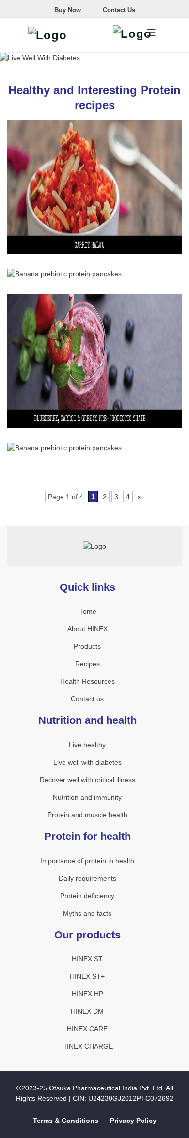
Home (87, 611)
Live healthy (87, 745)
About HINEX (87, 629)
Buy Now (66, 10)
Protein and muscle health (87, 815)
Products (87, 646)
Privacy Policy (133, 1120)
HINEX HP (87, 994)
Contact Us (118, 10)
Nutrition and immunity (87, 797)
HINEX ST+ (87, 976)
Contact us (87, 699)
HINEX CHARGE (87, 1046)
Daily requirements (87, 878)
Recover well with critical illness (87, 780)
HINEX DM (87, 1011)
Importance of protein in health (87, 861)
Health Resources (87, 681)
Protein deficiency (87, 896)
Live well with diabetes (87, 762)
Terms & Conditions (65, 1120)
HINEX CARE (87, 1029)
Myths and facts (87, 913)
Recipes (87, 664)
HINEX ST (87, 959)
